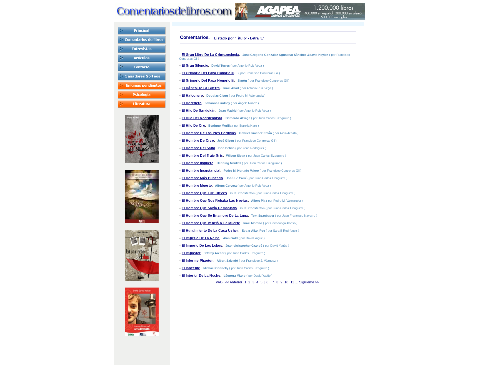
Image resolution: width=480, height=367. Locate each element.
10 (286, 282)
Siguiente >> (309, 282)
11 (292, 282)
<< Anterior (233, 282)
